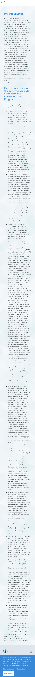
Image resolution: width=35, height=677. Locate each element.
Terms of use (21, 669)
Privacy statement (8, 669)
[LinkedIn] (31, 651)
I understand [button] (8, 673)
